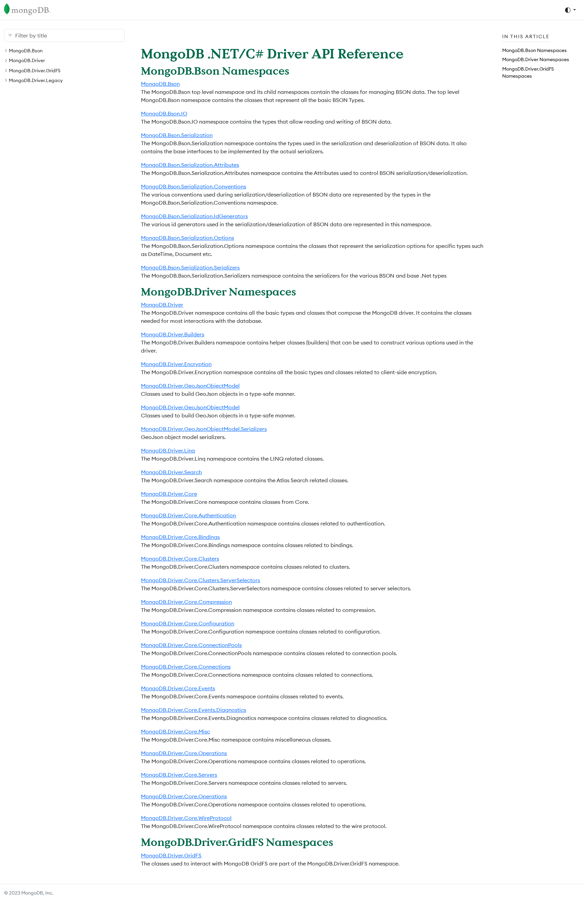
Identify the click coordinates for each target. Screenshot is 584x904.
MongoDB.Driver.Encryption (176, 364)
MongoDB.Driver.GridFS (34, 71)
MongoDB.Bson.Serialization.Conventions (193, 186)
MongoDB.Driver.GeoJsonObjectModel (190, 385)
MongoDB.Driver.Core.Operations (184, 753)
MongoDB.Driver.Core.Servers (179, 774)
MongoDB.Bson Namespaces (534, 50)
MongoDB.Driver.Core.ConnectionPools (191, 645)
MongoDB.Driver (27, 60)
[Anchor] (296, 70)
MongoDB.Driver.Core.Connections (185, 666)
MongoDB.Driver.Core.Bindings (180, 537)
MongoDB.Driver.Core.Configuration (187, 623)
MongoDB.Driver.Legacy (36, 80)
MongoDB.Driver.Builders (172, 334)
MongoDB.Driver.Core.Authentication (188, 515)
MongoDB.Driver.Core (169, 493)
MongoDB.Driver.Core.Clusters (180, 558)
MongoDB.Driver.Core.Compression (186, 601)
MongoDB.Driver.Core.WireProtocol (186, 818)
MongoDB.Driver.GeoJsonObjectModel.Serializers (204, 428)
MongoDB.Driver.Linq (168, 450)
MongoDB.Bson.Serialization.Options (187, 237)
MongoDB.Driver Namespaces (535, 59)
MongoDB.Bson (26, 51)
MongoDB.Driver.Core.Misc (175, 731)
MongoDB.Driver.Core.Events (178, 688)
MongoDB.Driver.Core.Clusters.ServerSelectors (200, 580)
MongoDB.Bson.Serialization (177, 135)
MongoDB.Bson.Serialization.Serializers (190, 267)
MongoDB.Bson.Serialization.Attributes (190, 164)
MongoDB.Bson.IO (164, 113)
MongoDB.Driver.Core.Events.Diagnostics (193, 709)
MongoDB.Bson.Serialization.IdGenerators (194, 216)
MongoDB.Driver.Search (171, 472)
